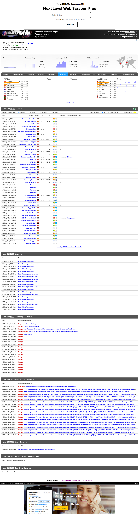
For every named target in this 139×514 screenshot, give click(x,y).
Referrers (31, 74)
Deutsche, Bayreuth (30, 121)
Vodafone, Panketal (30, 139)
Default (22, 112)
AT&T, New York (31, 228)
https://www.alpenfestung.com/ (28, 264)
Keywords (41, 74)
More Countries (70, 102)
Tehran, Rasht (32, 203)
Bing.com (70, 157)
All (104, 112)
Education (114, 112)
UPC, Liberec (32, 175)
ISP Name (55, 112)
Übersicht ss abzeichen (31, 326)
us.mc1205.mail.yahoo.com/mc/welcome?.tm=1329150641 (36, 449)
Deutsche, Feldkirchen (29, 126)
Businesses (128, 112)
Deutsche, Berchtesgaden (28, 164)
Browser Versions (128, 74)
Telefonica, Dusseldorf (29, 119)
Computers (73, 74)
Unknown (33, 185)
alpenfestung (28, 334)
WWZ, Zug (33, 159)
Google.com (71, 218)
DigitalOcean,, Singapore (28, 142)
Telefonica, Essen (30, 147)
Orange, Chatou (31, 169)
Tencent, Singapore (30, 205)
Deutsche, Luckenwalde (28, 157)
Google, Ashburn (30, 124)
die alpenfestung (31, 324)
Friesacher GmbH (30, 195)
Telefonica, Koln (31, 129)
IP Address (43, 112)
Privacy (136, 483)
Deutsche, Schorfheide (29, 167)
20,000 (12, 109)
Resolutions (86, 74)
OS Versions (102, 74)
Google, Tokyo (31, 136)
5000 (12, 254)
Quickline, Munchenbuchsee (27, 131)
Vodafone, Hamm (30, 134)
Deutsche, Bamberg (30, 154)
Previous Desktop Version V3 (71, 480)
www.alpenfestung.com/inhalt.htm (22, 44)
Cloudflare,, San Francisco (27, 144)
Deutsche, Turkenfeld (29, 230)
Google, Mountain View (28, 220)
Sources (5, 74)
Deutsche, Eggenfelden (29, 208)
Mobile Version (87, 480)
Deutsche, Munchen (30, 233)
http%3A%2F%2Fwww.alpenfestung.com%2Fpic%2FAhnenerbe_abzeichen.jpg (53, 331)
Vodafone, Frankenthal (29, 225)
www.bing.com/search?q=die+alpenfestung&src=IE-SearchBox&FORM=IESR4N (51, 386)
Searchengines (18, 74)
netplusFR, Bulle (31, 223)
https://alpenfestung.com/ (26, 261)
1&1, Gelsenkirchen (30, 238)
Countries (63, 74)
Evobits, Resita (31, 172)
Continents (51, 74)
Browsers (114, 74)
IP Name (32, 112)
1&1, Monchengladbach (28, 215)
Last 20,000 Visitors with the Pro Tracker (69, 247)
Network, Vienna (31, 177)
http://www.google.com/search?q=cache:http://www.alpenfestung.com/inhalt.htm (49, 329)
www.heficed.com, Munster (27, 180)
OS (94, 74)
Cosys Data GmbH (30, 200)
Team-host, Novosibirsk (28, 236)
